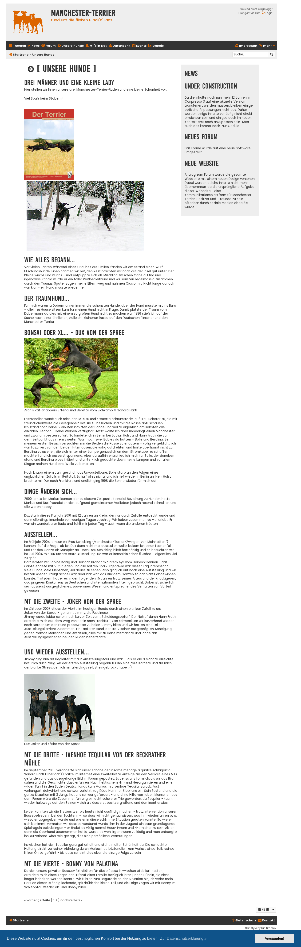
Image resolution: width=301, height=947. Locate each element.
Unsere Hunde (43, 55)
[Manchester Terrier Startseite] (28, 22)
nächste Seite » (71, 900)
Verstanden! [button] (274, 938)
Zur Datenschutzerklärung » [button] (183, 938)
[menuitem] (33, 46)
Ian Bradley (268, 928)
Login (269, 13)
